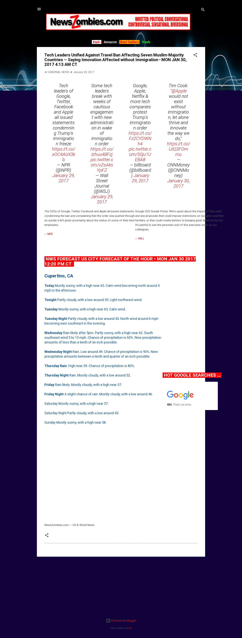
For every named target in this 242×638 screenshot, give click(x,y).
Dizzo (129, 628)
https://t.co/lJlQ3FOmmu (178, 149)
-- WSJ (139, 238)
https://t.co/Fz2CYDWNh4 (140, 138)
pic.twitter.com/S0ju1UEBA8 (140, 154)
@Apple (179, 91)
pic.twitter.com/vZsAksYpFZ (102, 165)
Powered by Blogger (123, 620)
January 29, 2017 (63, 178)
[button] (195, 55)
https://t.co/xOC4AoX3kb (63, 154)
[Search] (203, 10)
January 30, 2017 (178, 183)
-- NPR (48, 234)
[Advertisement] (121, 586)
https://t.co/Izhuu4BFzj (101, 151)
